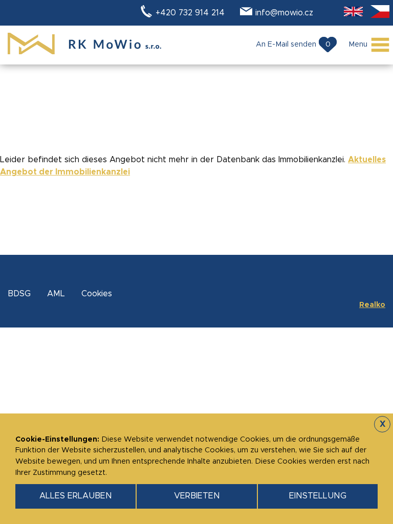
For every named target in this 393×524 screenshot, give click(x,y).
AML (56, 294)
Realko (372, 305)
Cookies (96, 294)
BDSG (19, 294)
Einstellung (317, 496)
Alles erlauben (75, 496)
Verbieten (197, 496)
